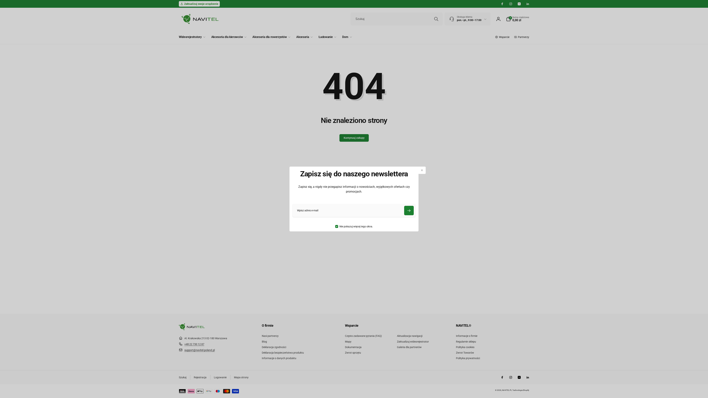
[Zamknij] (422, 170)
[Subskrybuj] (409, 210)
